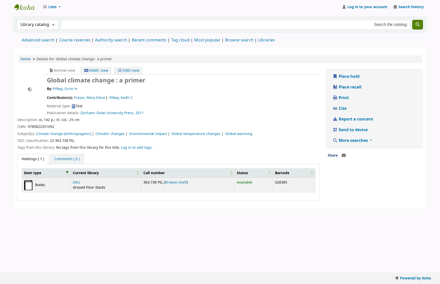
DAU (76, 182)
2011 (139, 113)
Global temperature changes (196, 134)
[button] (52, 7)
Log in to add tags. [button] (137, 147)
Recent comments (149, 40)
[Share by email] (343, 155)
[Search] (417, 24)
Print (343, 98)
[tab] (67, 159)
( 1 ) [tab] (33, 159)
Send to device (353, 130)
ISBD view (130, 70)
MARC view (98, 70)
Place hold (349, 76)
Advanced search (38, 40)
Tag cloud (180, 40)
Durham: (88, 113)
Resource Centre (27, 7)
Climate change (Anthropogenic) (63, 134)
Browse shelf (176, 182)
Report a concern (355, 119)
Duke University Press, (116, 113)
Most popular (207, 40)
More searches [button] (353, 141)
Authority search (111, 40)
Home (26, 59)
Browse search (239, 40)
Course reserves (74, 40)
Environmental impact (148, 134)
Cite (342, 109)
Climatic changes (110, 134)
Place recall (350, 87)
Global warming (238, 134)
